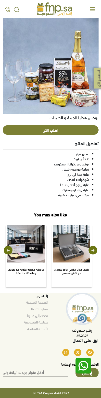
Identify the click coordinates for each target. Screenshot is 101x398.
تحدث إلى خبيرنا (37, 315)
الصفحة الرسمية (37, 302)
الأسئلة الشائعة (37, 328)
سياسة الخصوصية (36, 322)
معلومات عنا (39, 309)
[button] (8, 250)
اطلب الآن (50, 130)
